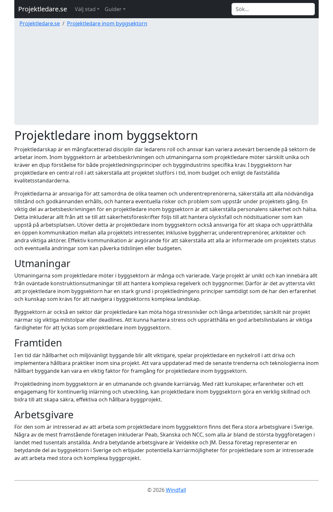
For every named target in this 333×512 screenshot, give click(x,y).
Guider (113, 9)
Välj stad (85, 9)
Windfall (176, 489)
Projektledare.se (42, 9)
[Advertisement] (166, 79)
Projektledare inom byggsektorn (107, 23)
